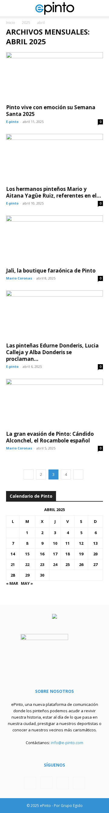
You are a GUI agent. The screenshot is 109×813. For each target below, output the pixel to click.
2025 (26, 22)
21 (13, 564)
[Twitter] (63, 783)
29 (27, 575)
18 (67, 554)
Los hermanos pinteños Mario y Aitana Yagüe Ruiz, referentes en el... (53, 192)
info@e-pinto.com (67, 742)
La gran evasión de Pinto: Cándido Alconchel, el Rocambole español (50, 437)
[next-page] (78, 474)
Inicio (10, 22)
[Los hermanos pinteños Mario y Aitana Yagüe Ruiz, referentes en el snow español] (54, 158)
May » (27, 583)
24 (55, 564)
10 (55, 543)
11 (67, 543)
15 (27, 554)
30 (42, 575)
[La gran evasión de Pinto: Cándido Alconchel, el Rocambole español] (54, 403)
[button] (10, 8)
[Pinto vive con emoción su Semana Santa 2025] (54, 76)
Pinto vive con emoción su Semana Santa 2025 (50, 110)
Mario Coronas (19, 278)
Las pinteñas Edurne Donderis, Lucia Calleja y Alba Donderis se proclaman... (52, 352)
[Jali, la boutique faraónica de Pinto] (54, 239)
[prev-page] (29, 474)
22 (27, 564)
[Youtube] (79, 783)
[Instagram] (46, 783)
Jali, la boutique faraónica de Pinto (51, 270)
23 (42, 564)
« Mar (12, 583)
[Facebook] (30, 783)
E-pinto (12, 121)
